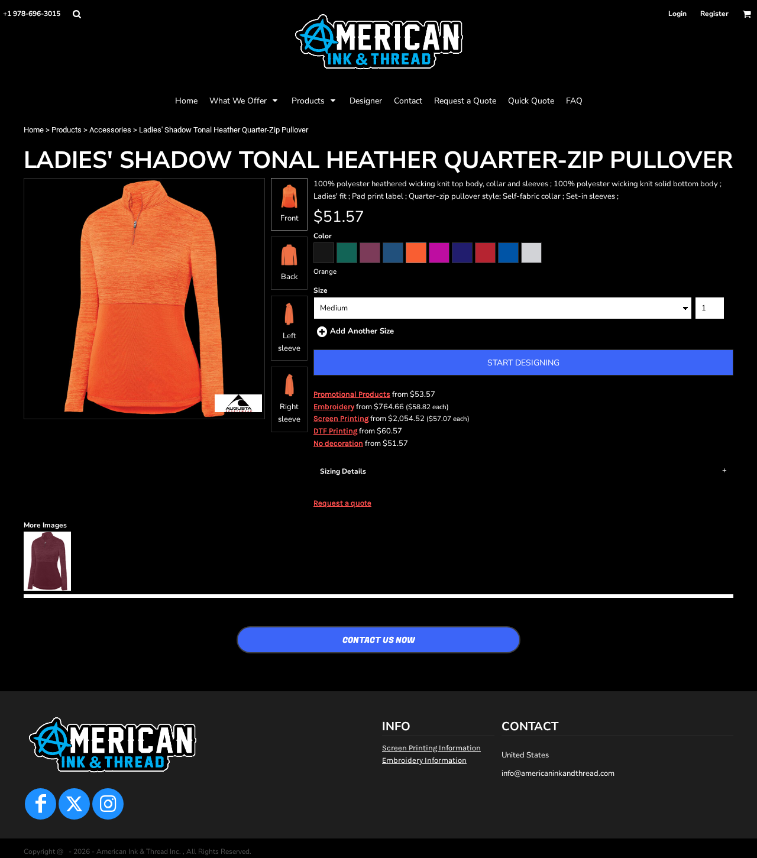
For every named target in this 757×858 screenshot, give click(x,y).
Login (677, 13)
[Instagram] (108, 804)
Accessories (110, 129)
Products (66, 129)
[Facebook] (40, 804)
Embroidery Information (424, 760)
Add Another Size (362, 331)
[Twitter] (74, 804)
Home (34, 129)
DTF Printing (335, 430)
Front (289, 218)
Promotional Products (351, 394)
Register (714, 13)
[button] (76, 13)
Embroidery (333, 406)
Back (289, 276)
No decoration (338, 443)
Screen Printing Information (431, 747)
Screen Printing (340, 418)
